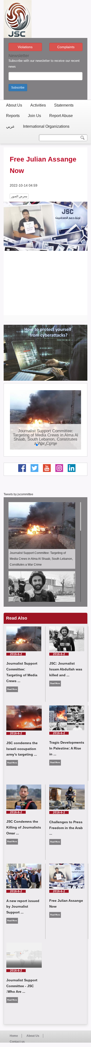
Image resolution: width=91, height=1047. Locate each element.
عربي (10, 126)
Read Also (16, 618)
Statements (64, 105)
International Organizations (46, 126)
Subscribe (18, 87)
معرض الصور (19, 196)
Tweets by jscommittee (18, 494)
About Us (14, 105)
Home (14, 1035)
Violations (25, 47)
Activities (38, 105)
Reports (13, 116)
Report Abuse (61, 116)
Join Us (34, 116)
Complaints (65, 47)
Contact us (17, 1041)
